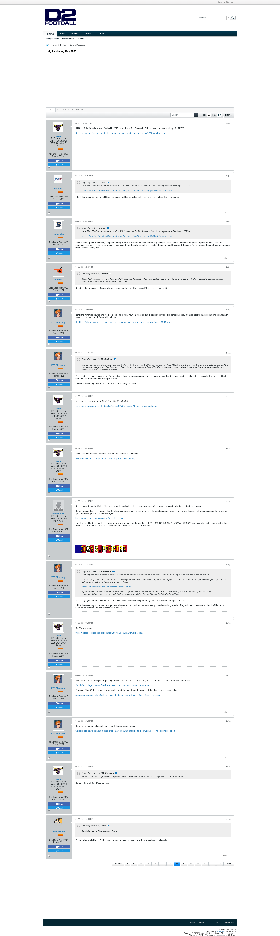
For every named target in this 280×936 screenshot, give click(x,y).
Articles (74, 33)
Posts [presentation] (51, 110)
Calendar (81, 39)
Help (192, 923)
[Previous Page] (218, 115)
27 (170, 864)
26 (162, 864)
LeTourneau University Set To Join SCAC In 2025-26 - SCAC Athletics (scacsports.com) (116, 406)
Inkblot (58, 279)
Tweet (60, 164)
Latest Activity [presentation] (65, 110)
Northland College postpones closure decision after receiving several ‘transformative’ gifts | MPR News (123, 322)
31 (198, 864)
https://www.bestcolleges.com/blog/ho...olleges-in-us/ (100, 518)
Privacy (216, 923)
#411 (228, 353)
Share (60, 161)
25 (155, 864)
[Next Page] (220, 115)
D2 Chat (101, 33)
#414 (228, 501)
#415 (228, 565)
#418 (228, 721)
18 (134, 864)
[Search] (233, 18)
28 (177, 864)
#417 (228, 676)
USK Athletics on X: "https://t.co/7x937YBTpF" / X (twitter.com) (105, 458)
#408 (228, 222)
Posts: (55, 156)
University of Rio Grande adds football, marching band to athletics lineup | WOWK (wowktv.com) (120, 133)
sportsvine (58, 513)
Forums (50, 33)
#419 (228, 767)
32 (205, 864)
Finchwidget (58, 234)
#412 (228, 396)
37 (219, 864)
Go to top (229, 923)
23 (141, 864)
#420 (228, 819)
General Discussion (77, 45)
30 (191, 864)
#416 (228, 623)
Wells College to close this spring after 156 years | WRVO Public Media (108, 633)
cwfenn (58, 188)
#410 (228, 310)
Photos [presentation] (80, 110)
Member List (68, 39)
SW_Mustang (58, 322)
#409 (228, 267)
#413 (228, 449)
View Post (108, 182)
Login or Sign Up (225, 2)
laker (58, 136)
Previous (118, 864)
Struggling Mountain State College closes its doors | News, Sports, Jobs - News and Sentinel (119, 695)
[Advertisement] (140, 79)
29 (184, 864)
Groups (87, 33)
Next (229, 864)
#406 (228, 123)
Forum (54, 45)
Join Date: (53, 154)
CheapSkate (58, 831)
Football (63, 45)
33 (212, 864)
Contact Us (204, 923)
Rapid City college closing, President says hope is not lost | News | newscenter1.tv (114, 685)
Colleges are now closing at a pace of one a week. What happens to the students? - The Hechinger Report (125, 731)
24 (148, 864)
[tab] (51, 109)
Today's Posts (52, 39)
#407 (228, 176)
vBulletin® (221, 931)
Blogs (62, 33)
